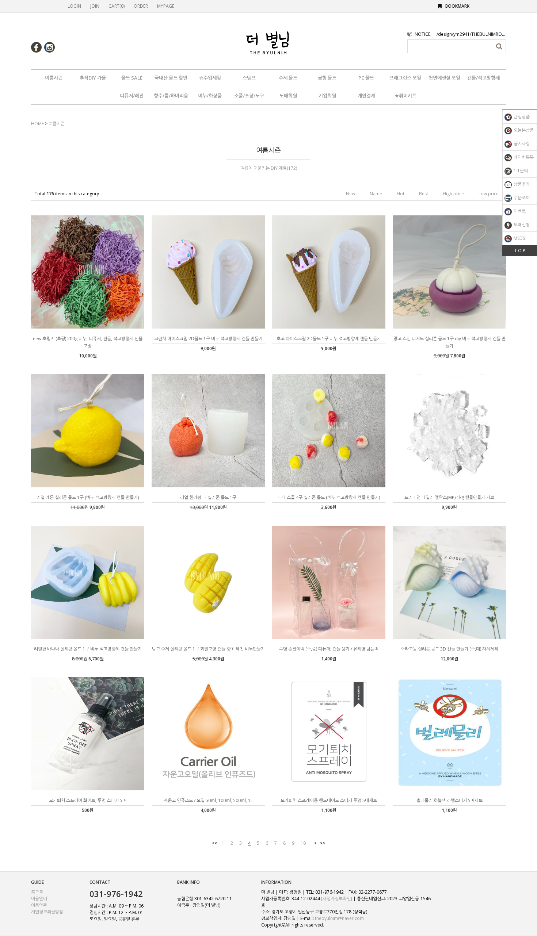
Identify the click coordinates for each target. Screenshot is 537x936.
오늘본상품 (523, 130)
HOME (37, 123)
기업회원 (327, 95)
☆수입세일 (210, 77)
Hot (400, 194)
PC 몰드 (366, 77)
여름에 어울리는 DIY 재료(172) (268, 168)
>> (322, 843)
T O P (519, 251)
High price (453, 194)
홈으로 (37, 892)
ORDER (141, 6)
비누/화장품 (210, 95)
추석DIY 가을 (93, 77)
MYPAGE (165, 6)
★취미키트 (405, 95)
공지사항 (521, 144)
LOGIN (74, 6)
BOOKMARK (457, 6)
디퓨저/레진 (132, 95)
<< (214, 843)
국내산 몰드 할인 (171, 77)
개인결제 (366, 95)
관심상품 (521, 117)
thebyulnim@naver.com (339, 918)
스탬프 (249, 77)
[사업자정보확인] (336, 898)
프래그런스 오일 (405, 77)
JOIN (94, 6)
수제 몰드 (288, 77)
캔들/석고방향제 (483, 77)
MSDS (519, 238)
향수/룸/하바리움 (171, 95)
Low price (489, 194)
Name (376, 194)
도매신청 (521, 225)
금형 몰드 (327, 77)
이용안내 (39, 898)
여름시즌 (53, 77)
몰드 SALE (131, 77)
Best (423, 194)
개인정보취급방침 (47, 912)
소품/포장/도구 (249, 95)
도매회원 (288, 95)
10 (303, 843)
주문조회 (521, 198)
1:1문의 (520, 171)
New (350, 194)
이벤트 (519, 211)
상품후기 (521, 184)
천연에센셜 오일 (444, 77)
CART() (116, 6)
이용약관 (39, 905)
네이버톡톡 (523, 157)
